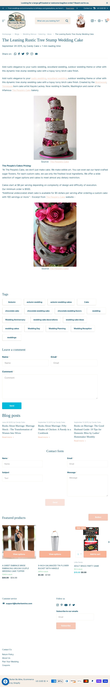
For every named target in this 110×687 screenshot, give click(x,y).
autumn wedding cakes (61, 302)
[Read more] (93, 21)
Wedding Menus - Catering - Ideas (37, 34)
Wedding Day (34, 328)
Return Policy (8, 654)
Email (54, 357)
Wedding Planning (57, 328)
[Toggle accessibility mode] (94, 8)
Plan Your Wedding (10, 661)
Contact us (88, 8)
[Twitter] (73, 605)
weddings (11, 337)
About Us (6, 658)
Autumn (12, 302)
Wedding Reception (83, 328)
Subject (5, 472)
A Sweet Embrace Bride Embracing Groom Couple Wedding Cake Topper (15, 568)
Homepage (6, 34)
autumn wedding (34, 302)
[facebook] (70, 605)
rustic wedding (38, 78)
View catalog (3, 21)
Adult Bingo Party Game (86, 566)
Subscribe (66, 625)
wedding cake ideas (75, 320)
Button (98, 517)
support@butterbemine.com (19, 603)
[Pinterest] (62, 605)
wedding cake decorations (45, 320)
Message (72, 472)
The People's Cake (55, 197)
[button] (3, 8)
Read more (70, 8)
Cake (86, 302)
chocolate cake (12, 311)
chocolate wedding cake (38, 311)
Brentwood (100, 82)
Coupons (6, 665)
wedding (96, 311)
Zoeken (67, 21)
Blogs (17, 34)
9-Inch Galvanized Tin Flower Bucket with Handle (53, 566)
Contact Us (7, 649)
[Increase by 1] (81, 552)
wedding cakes (12, 328)
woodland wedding (57, 78)
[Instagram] (57, 605)
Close (107, 3)
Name (6, 357)
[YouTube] (66, 605)
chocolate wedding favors (70, 311)
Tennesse (7, 86)
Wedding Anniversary (15, 320)
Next (77, 8)
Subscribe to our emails (67, 611)
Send (12, 406)
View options (19, 554)
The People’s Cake (21, 90)
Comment (8, 371)
